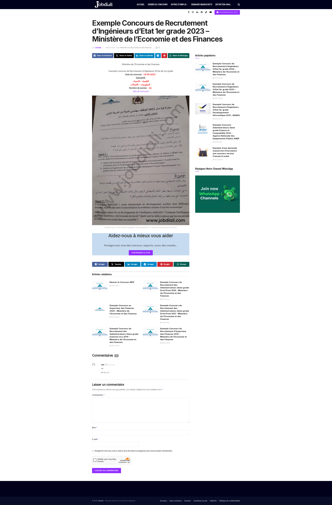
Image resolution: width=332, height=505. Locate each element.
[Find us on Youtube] (211, 12)
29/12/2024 (218, 160)
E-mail (95, 439)
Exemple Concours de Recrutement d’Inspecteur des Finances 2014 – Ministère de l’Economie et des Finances (173, 334)
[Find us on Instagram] (193, 12)
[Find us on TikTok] (206, 12)
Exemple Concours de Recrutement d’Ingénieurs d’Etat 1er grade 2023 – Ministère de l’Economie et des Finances (226, 89)
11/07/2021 (115, 317)
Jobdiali (98, 47)
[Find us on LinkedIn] (197, 12)
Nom (94, 427)
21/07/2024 (218, 78)
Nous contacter (176, 501)
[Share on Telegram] (158, 55)
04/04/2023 (218, 142)
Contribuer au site (228, 12)
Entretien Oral (223, 4)
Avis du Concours (141, 91)
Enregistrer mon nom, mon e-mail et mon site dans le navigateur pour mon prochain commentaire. (133, 451)
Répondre (106, 372)
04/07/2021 (115, 286)
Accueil (140, 4)
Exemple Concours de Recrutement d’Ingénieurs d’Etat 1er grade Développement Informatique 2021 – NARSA (226, 110)
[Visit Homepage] (103, 4)
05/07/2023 (110, 47)
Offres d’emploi (178, 4)
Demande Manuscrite (201, 4)
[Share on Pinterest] (164, 55)
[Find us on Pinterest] (202, 12)
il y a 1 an (111, 365)
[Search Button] (239, 4)
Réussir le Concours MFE (122, 282)
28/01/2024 (218, 119)
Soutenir (187, 501)
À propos (163, 501)
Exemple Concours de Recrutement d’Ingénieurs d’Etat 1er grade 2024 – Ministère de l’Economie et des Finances (226, 69)
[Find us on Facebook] (188, 12)
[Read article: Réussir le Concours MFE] (100, 286)
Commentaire (98, 395)
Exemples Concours (158, 4)
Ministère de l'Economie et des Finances (136, 47)
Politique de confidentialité (229, 501)
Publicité (213, 501)
